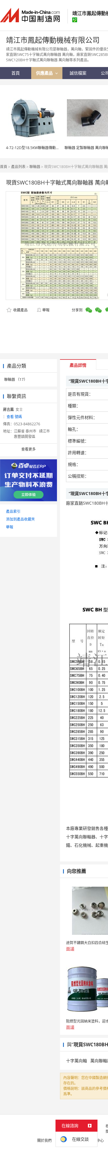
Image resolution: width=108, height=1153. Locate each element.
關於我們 (44, 1140)
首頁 (3, 166)
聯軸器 (34, 166)
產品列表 (18, 166)
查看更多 (28, 449)
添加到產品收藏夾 (20, 519)
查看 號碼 (14, 416)
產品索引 (13, 511)
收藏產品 (20, 310)
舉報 (46, 310)
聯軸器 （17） (15, 379)
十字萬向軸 (76, 1060)
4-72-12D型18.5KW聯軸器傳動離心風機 (38, 147)
